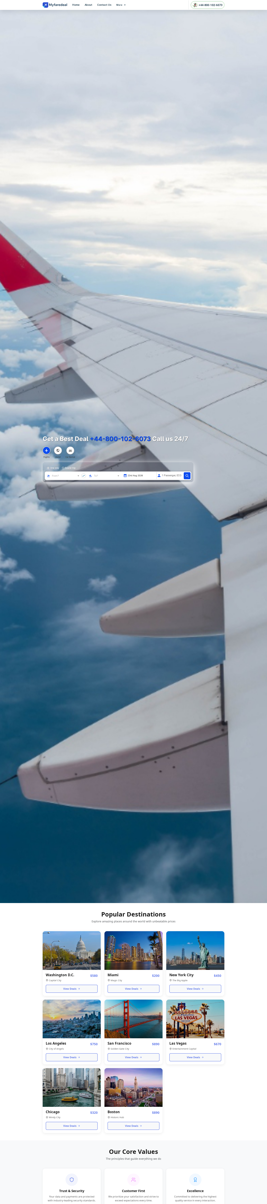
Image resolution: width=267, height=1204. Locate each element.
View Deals (69, 988)
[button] (153, 475)
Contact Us (104, 4)
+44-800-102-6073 (210, 5)
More (119, 5)
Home (76, 4)
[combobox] (63, 476)
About (88, 4)
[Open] (78, 476)
